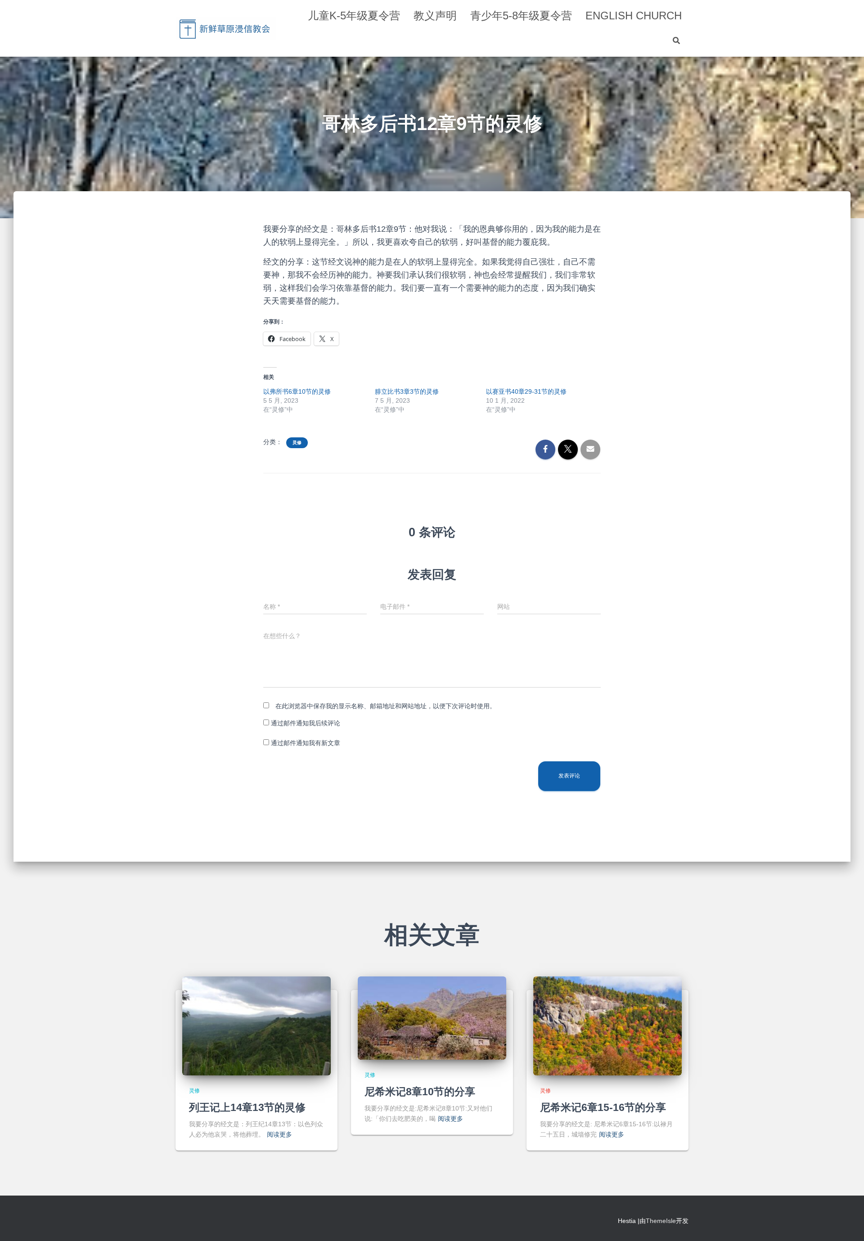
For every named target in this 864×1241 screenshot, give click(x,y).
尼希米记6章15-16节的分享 (603, 1107)
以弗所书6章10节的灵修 (297, 391)
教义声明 (435, 15)
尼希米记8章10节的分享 (419, 1091)
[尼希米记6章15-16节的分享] (607, 1025)
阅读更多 (279, 1134)
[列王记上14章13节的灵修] (256, 1025)
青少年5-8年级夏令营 (521, 15)
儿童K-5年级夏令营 (354, 15)
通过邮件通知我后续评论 (305, 723)
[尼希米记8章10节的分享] (432, 1017)
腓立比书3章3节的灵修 (407, 391)
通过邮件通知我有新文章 (305, 742)
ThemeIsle (661, 1220)
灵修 (297, 442)
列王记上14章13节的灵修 (247, 1107)
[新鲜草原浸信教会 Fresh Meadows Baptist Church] (226, 28)
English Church (633, 15)
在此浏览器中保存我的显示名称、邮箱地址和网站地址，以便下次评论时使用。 (385, 706)
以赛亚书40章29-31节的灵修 (526, 391)
